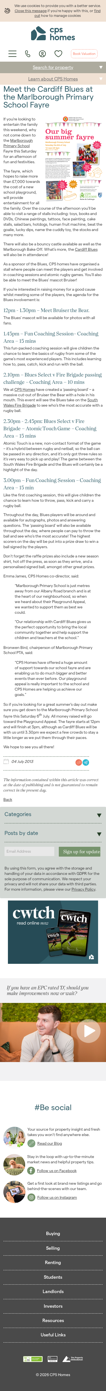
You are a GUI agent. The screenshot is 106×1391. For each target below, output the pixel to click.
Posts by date (21, 833)
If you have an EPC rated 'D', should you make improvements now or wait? (48, 990)
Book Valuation (84, 53)
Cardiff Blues (86, 249)
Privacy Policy (83, 889)
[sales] (78, 762)
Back (7, 799)
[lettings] (85, 762)
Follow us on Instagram (57, 1197)
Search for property (53, 67)
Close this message (31, 11)
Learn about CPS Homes (53, 79)
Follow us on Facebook (57, 1170)
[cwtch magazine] (53, 933)
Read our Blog (49, 1143)
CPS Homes (24, 389)
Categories (18, 814)
